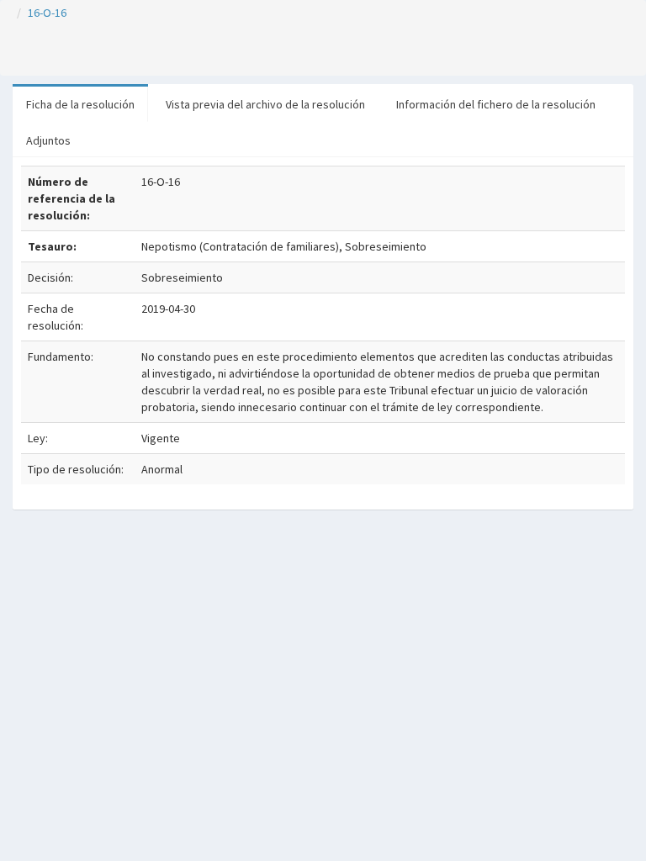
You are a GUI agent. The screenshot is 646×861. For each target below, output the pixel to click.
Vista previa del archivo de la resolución (265, 104)
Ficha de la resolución (80, 104)
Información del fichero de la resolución (496, 104)
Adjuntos (48, 140)
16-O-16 (47, 12)
